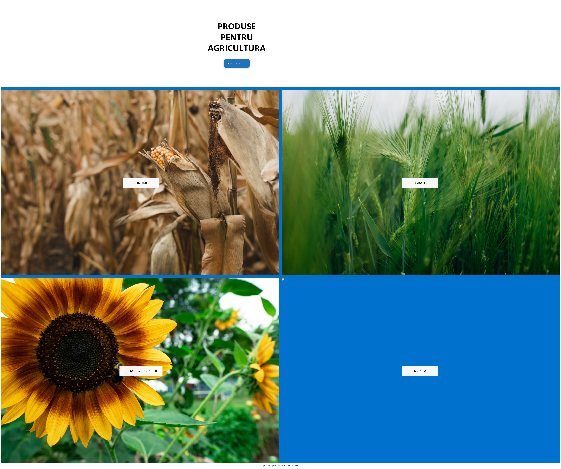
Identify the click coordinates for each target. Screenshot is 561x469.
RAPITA (420, 371)
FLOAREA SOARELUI (141, 371)
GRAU (420, 183)
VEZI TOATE (234, 63)
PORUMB (140, 183)
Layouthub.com (293, 465)
